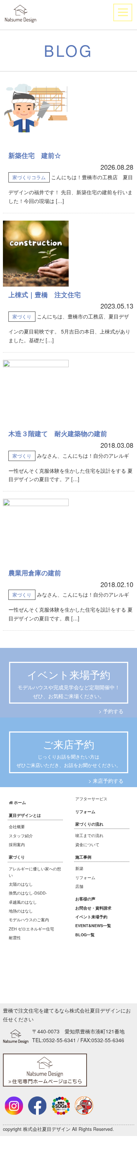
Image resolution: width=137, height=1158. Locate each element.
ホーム (20, 802)
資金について (87, 844)
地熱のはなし (21, 911)
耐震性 (15, 937)
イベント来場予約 (91, 916)
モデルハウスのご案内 (29, 919)
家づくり (21, 316)
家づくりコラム (29, 177)
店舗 (79, 886)
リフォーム (85, 811)
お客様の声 (85, 898)
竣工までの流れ (89, 835)
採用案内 (17, 844)
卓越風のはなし (23, 902)
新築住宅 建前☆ (34, 155)
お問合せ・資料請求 (93, 908)
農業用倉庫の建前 (34, 573)
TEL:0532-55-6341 (54, 1040)
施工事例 (83, 857)
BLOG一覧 (85, 934)
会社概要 (17, 826)
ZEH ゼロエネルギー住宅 (31, 929)
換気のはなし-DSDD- (28, 893)
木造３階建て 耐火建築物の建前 (57, 433)
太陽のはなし (21, 884)
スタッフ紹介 (21, 835)
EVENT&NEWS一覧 (93, 925)
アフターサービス (91, 798)
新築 (79, 868)
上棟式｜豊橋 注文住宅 (44, 294)
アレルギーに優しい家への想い (35, 872)
